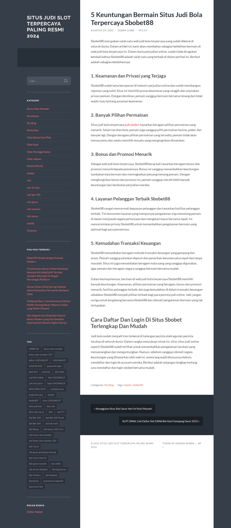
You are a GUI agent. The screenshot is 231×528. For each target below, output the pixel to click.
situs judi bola (35, 406)
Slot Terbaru (35, 475)
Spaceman (34, 481)
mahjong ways (57, 389)
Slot (50, 412)
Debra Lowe (126, 30)
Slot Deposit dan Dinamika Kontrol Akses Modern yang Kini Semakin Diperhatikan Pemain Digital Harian (47, 319)
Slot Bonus (34, 429)
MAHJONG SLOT (37, 389)
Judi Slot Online (36, 377)
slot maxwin (33, 209)
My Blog (31, 123)
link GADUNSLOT (56, 377)
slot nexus (32, 216)
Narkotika (32, 130)
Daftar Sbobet (35, 511)
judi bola (46, 371)
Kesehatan (33, 116)
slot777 (61, 412)
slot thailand (51, 475)
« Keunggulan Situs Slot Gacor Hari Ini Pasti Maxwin (123, 408)
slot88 (30, 223)
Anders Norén (184, 443)
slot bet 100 (33, 194)
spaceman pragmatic (53, 481)
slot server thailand (38, 469)
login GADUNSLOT (56, 383)
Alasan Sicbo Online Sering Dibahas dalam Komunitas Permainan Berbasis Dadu (48, 290)
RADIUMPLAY (35, 166)
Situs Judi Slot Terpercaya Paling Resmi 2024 (49, 27)
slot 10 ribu (33, 187)
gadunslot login (54, 366)
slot (29, 180)
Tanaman (32, 230)
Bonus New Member (38, 108)
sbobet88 (33, 400)
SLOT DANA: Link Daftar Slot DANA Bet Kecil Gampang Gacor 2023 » (161, 421)
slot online (56, 463)
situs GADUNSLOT (52, 400)
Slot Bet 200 (35, 423)
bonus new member (53, 348)
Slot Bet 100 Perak (54, 417)
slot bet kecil (51, 423)
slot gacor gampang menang (42, 452)
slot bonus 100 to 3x (53, 429)
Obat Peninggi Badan (38, 151)
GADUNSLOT (59, 360)
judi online (59, 371)
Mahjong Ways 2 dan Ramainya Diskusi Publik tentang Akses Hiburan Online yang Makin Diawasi (49, 305)
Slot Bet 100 (35, 417)
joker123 (33, 371)
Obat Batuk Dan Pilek (39, 137)
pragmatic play (36, 394)
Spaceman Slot (36, 486)
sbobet (30, 173)
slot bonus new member (40, 435)
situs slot (50, 406)
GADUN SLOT (35, 366)
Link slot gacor (36, 383)
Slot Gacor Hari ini (37, 458)
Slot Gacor (34, 446)
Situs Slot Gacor (36, 412)
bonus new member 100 (40, 354)
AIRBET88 (34, 348)
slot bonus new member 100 (42, 440)
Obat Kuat (33, 144)
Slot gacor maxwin (38, 463)
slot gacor (32, 201)
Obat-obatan (34, 158)
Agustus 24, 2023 (102, 30)
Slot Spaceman (59, 469)
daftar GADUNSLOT (38, 360)
